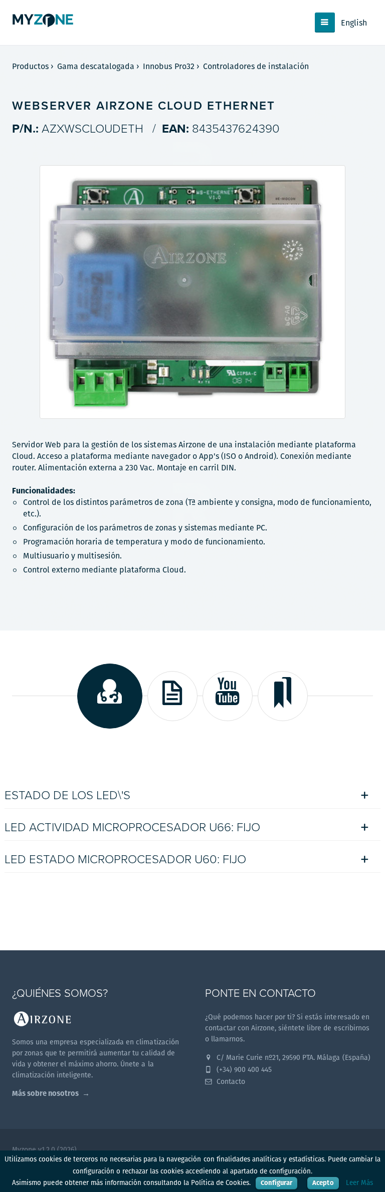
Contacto (230, 1081)
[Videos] (228, 696)
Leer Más (359, 1182)
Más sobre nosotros (45, 1093)
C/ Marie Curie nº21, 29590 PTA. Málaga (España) (292, 1057)
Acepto (322, 1182)
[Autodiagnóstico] (109, 696)
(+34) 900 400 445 (243, 1069)
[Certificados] (283, 696)
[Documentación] (172, 696)
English (354, 23)
